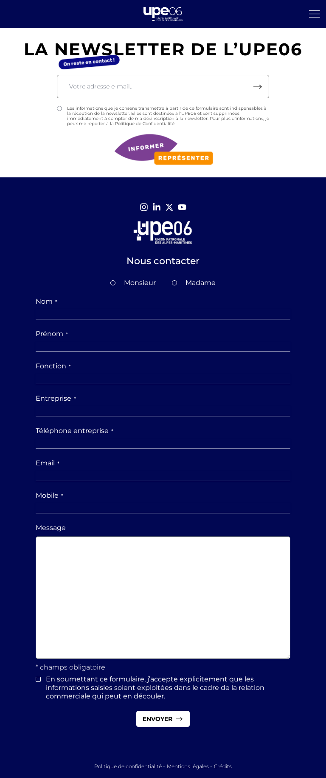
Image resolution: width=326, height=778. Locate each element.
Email (47, 463)
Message (51, 528)
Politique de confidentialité (128, 766)
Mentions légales (188, 766)
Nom (46, 301)
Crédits (223, 766)
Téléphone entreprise (74, 431)
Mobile (49, 495)
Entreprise (56, 398)
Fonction (53, 366)
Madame (200, 283)
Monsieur (140, 283)
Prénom (52, 334)
